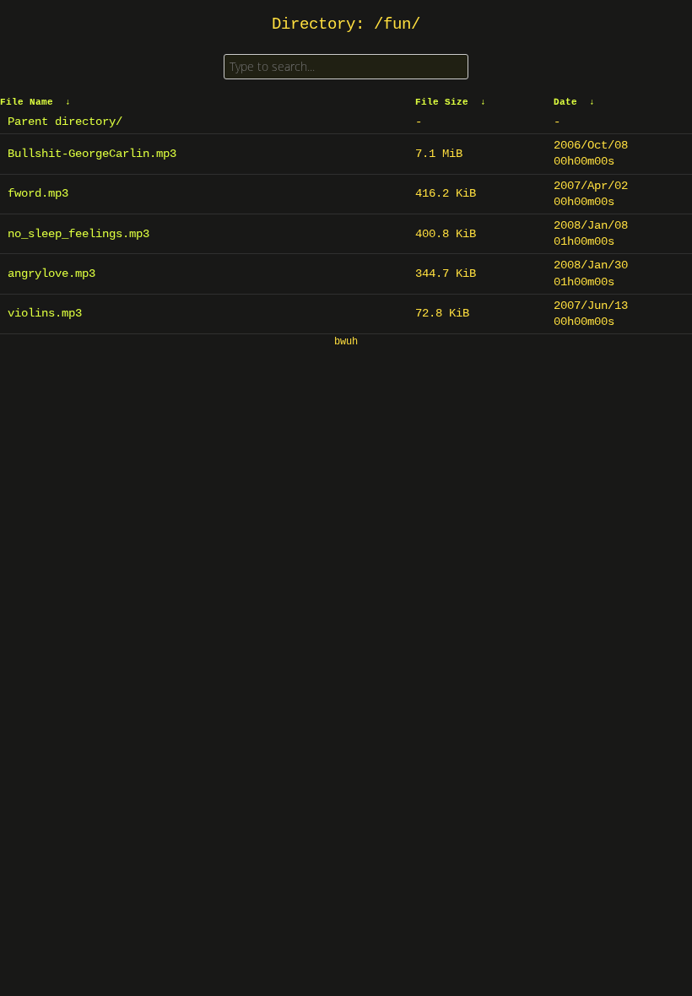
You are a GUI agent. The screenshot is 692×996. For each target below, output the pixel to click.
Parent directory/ (65, 121)
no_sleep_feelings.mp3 (78, 234)
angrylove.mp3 (51, 273)
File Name (26, 102)
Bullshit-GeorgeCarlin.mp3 (92, 153)
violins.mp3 (45, 313)
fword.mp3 (38, 193)
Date (565, 102)
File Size (441, 102)
